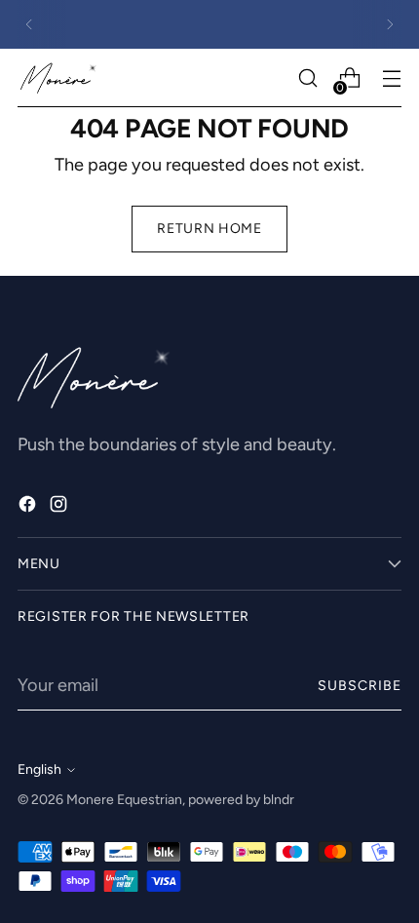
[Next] (389, 24)
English (39, 769)
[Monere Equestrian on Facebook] (29, 507)
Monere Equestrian (124, 799)
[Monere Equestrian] (59, 78)
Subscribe (360, 685)
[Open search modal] (307, 78)
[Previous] (29, 24)
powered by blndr (241, 799)
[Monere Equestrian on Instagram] (60, 507)
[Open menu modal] (391, 78)
